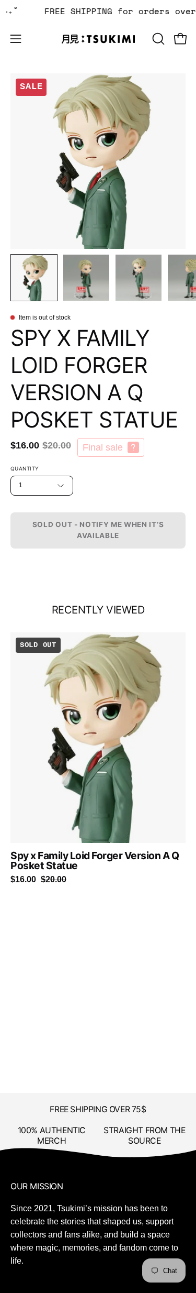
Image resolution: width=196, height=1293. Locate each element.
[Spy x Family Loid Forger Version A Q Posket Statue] (33, 277)
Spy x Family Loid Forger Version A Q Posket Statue (94, 861)
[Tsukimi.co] (98, 39)
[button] (157, 38)
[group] (98, 758)
